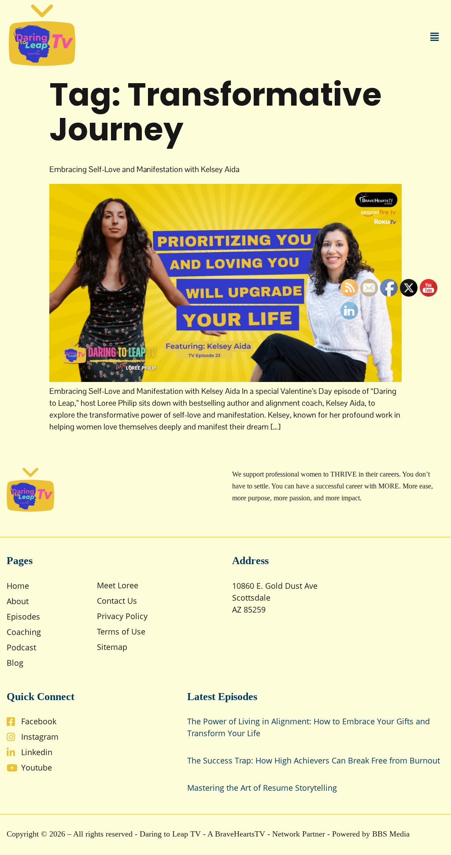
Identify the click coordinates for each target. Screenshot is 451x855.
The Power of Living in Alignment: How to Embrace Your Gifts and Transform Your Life (308, 727)
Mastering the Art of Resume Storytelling (262, 787)
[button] (434, 36)
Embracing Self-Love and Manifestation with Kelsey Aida (144, 169)
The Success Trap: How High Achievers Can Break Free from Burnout (313, 760)
